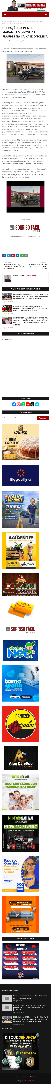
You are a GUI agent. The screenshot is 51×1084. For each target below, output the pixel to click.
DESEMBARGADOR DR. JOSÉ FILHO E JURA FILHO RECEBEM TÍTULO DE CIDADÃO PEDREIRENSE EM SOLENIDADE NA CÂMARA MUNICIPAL (31, 296)
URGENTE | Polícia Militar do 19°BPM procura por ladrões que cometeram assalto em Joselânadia (30, 1007)
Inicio (18, 1077)
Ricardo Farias (8, 41)
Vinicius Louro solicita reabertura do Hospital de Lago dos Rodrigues (30, 997)
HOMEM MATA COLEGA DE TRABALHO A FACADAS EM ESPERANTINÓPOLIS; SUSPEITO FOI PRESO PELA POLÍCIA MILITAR (30, 308)
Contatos (33, 1077)
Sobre (25, 1077)
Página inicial (6, 22)
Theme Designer (28, 1081)
